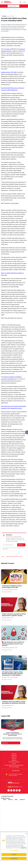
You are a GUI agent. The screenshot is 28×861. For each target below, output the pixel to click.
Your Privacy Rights (14, 767)
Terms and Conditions (14, 762)
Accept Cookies (14, 858)
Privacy (14, 763)
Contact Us (14, 757)
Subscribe (20, 544)
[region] (14, 846)
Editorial (14, 758)
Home (4, 799)
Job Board (14, 760)
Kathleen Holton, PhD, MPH (9, 72)
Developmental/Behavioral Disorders (14, 556)
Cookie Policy (24, 847)
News (16, 799)
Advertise (14, 755)
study (7, 49)
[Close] (26, 833)
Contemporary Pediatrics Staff (10, 589)
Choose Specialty (12, 6)
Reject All (14, 854)
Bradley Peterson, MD (8, 617)
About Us (14, 753)
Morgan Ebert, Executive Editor (10, 677)
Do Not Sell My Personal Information (14, 765)
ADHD (3, 556)
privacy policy (5, 548)
